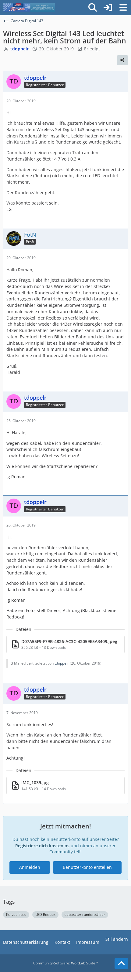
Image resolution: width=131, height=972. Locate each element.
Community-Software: (65, 963)
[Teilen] (122, 60)
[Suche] (93, 8)
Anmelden (29, 867)
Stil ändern (116, 939)
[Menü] (123, 8)
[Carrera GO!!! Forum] (29, 8)
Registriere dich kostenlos (42, 845)
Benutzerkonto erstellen (87, 867)
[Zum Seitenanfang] (121, 963)
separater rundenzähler (85, 914)
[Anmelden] (108, 7)
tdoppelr (62, 663)
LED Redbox (45, 914)
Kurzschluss (16, 914)
